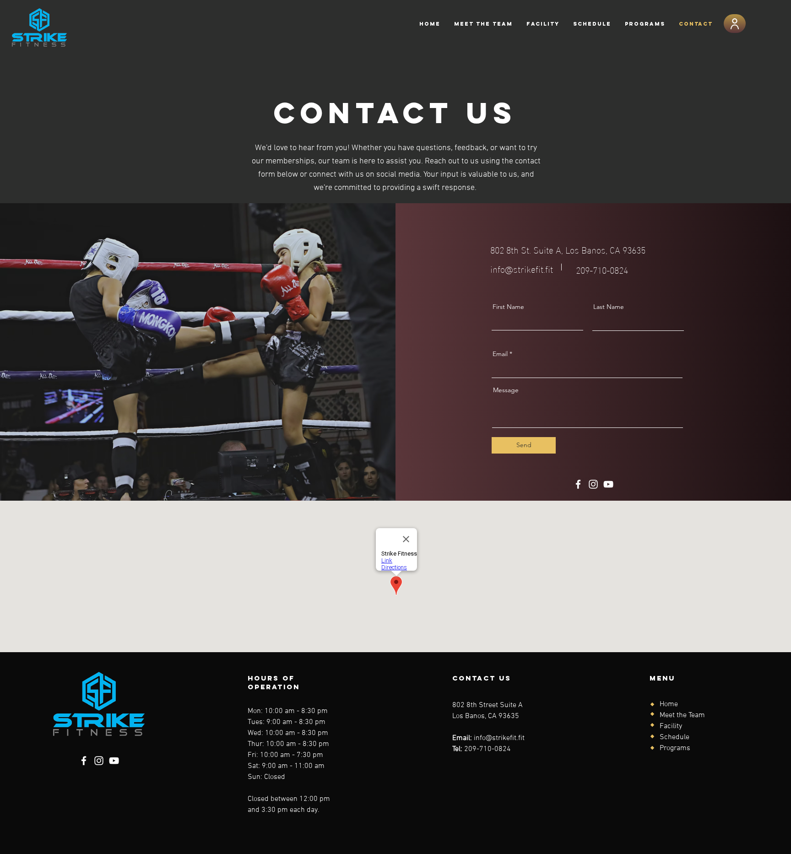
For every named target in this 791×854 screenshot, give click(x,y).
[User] (735, 23)
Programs (675, 748)
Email (500, 354)
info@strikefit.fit (521, 268)
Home (669, 704)
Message (506, 390)
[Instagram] (593, 484)
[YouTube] (608, 484)
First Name (508, 306)
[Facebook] (578, 484)
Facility (671, 726)
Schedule (674, 737)
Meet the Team (682, 715)
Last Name (608, 306)
